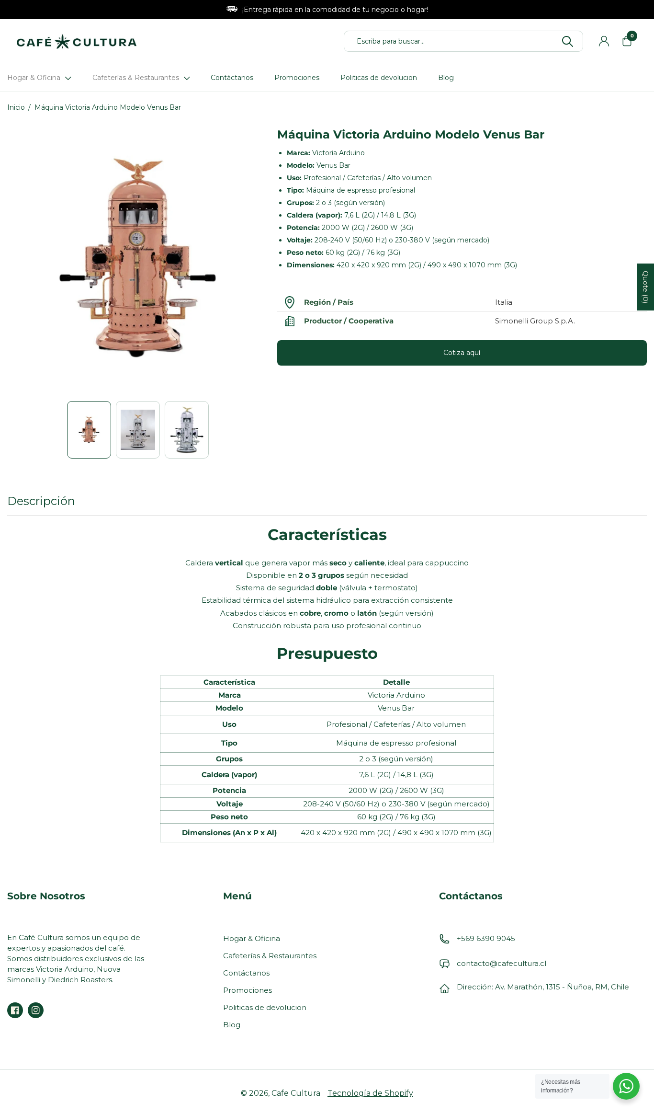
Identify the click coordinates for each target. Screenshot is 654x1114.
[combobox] (468, 41)
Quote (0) (645, 287)
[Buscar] (568, 40)
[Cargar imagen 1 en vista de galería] (89, 430)
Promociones (247, 990)
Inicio (16, 107)
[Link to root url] (76, 41)
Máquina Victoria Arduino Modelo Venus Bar (107, 107)
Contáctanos (246, 972)
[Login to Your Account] (603, 41)
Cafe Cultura (295, 1093)
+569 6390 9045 (486, 938)
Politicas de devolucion (264, 1007)
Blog (231, 1024)
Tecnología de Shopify (370, 1093)
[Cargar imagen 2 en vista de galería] (138, 430)
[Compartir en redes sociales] (15, 1010)
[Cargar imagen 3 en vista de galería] (187, 430)
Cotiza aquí (461, 352)
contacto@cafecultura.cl (501, 963)
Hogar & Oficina (251, 938)
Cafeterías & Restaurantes (269, 955)
